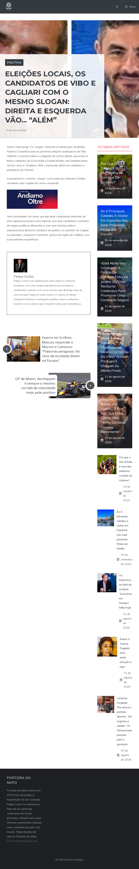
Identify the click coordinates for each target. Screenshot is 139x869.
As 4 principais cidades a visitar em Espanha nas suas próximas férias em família (122, 530)
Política (14, 62)
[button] (117, 7)
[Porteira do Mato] (9, 7)
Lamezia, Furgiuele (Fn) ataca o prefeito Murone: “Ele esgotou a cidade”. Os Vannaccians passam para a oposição (124, 721)
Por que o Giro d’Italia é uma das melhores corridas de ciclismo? (113, 173)
